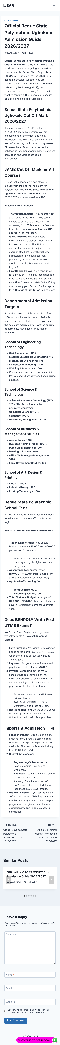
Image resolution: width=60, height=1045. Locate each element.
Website (10, 1001)
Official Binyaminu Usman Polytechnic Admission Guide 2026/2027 (46, 833)
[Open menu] (54, 5)
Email (10, 988)
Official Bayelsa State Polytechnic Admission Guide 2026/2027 (15, 833)
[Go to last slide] (8, 880)
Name (10, 974)
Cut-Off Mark (11, 20)
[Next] (51, 880)
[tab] (24, 896)
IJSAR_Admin (13, 53)
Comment (12, 934)
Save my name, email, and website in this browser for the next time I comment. (28, 1011)
